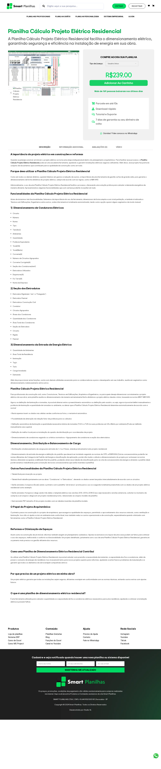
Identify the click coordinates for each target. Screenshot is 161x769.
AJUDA (131, 16)
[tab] (45, 147)
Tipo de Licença (96, 63)
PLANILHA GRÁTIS (62, 16)
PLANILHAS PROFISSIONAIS (38, 16)
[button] (10, 92)
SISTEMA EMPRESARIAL (114, 16)
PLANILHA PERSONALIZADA (87, 16)
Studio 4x (87, 710)
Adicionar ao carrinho (118, 83)
